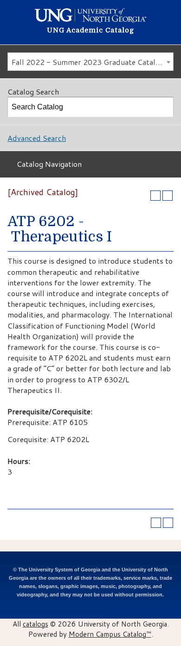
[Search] (164, 107)
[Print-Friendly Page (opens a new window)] (155, 195)
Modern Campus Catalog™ (110, 634)
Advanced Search (36, 138)
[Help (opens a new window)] (167, 195)
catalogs (35, 624)
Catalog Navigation (49, 163)
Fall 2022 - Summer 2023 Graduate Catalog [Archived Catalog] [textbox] (92, 62)
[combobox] (90, 61)
